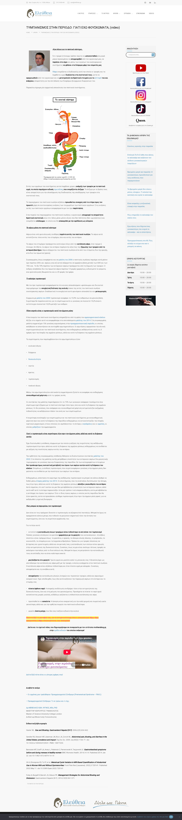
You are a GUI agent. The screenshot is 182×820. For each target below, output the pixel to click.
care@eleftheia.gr (75, 2)
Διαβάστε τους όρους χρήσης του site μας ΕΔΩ (152, 817)
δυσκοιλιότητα (34, 359)
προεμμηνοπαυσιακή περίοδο (82, 323)
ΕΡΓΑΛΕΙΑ (127, 13)
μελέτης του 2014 (83, 320)
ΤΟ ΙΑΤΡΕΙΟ (105, 13)
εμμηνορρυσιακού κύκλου (95, 317)
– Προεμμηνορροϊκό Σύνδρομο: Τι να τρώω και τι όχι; (47, 701)
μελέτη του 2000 (43, 298)
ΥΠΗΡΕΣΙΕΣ (92, 13)
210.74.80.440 (60, 2)
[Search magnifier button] (153, 54)
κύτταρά (98, 78)
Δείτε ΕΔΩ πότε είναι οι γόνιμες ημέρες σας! (44, 675)
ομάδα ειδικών (60, 630)
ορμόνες (101, 424)
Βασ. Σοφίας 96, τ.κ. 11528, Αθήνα (39, 2)
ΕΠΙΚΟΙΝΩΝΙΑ (140, 13)
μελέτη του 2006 (66, 260)
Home (28, 32)
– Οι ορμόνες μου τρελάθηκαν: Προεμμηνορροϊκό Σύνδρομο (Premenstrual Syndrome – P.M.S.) (63, 694)
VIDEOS (151, 13)
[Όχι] (179, 817)
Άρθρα (35, 32)
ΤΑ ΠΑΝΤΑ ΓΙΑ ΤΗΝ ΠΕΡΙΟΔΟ (35, 784)
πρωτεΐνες (58, 189)
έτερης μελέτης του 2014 (46, 481)
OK (171, 817)
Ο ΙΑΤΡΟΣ (81, 13)
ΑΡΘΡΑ (115, 13)
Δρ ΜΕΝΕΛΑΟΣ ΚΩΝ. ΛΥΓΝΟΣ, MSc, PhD (41, 708)
